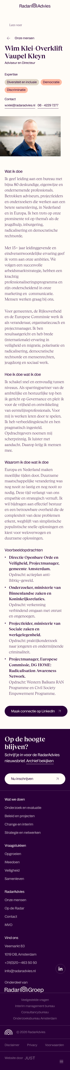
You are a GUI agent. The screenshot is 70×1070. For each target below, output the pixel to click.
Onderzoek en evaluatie (23, 808)
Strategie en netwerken (23, 833)
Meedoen (12, 862)
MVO (8, 925)
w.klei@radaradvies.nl (20, 105)
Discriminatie (16, 90)
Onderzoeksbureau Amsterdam (35, 1018)
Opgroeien (13, 854)
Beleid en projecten (20, 816)
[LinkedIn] (60, 969)
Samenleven (14, 879)
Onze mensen (15, 900)
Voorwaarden (54, 1045)
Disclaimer (12, 1045)
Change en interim (19, 824)
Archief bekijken (40, 761)
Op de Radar (14, 908)
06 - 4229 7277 (48, 105)
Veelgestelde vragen (35, 1000)
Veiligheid (12, 870)
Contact (11, 916)
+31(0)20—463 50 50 (21, 963)
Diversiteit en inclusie (22, 82)
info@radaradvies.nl (20, 971)
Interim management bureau (35, 1006)
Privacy (32, 1045)
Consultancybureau (35, 1012)
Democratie (51, 82)
